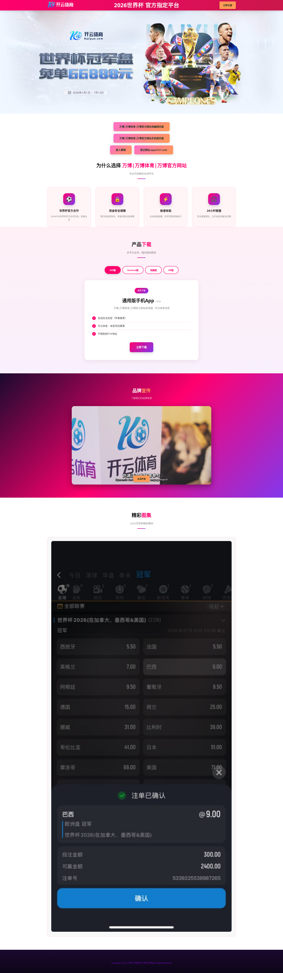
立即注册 (227, 5)
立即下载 (141, 347)
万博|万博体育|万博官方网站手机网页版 (141, 138)
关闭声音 (141, 479)
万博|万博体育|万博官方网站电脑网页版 (141, 126)
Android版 (133, 270)
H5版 (171, 270)
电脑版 (153, 270)
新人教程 (121, 149)
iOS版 (113, 270)
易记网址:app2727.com (153, 149)
